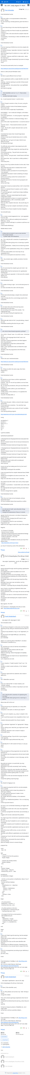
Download (5, 1040)
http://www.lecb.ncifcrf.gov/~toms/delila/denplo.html (14, 414)
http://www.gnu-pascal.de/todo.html (10, 965)
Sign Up (26, 1)
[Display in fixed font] (26, 549)
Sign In (19, 1)
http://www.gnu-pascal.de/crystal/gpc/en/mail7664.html (14, 68)
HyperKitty (15, 1073)
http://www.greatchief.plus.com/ (12, 608)
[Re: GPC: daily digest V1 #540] (28, 5)
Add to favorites (6, 1047)
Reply (3, 550)
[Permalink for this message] (28, 548)
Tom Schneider (9, 10)
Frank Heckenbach (10, 616)
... (1, 17)
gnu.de (6, 2)
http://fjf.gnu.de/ (23, 961)
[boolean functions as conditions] (2, 5)
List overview (4, 1036)
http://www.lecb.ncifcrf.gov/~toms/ (9, 542)
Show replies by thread (23, 552)
